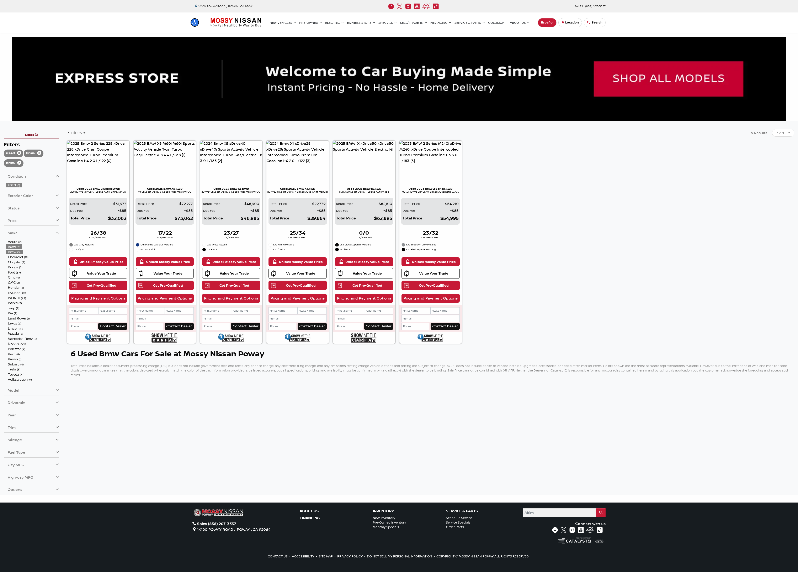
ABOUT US (309, 511)
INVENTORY (383, 511)
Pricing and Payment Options (98, 298)
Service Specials (458, 522)
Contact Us (278, 556)
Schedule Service (459, 518)
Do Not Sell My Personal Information (400, 556)
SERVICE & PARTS (462, 511)
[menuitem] (32, 185)
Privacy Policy (350, 556)
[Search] (601, 512)
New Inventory (384, 518)
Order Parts (455, 527)
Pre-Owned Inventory (389, 522)
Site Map (326, 556)
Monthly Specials (386, 527)
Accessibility (303, 556)
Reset (30, 134)
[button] (195, 22)
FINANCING (310, 518)
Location (572, 22)
